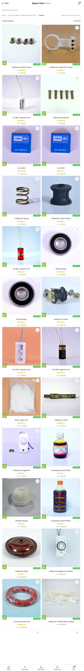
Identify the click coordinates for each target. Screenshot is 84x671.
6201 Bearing (21, 319)
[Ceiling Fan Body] (21, 548)
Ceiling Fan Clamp (61, 319)
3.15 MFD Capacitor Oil (61, 370)
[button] (4, 63)
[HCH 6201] (61, 144)
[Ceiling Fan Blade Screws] (21, 44)
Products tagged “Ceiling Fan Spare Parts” (22, 15)
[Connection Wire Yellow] (61, 648)
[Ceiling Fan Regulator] (21, 447)
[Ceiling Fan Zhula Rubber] (61, 195)
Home (4, 15)
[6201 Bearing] (21, 296)
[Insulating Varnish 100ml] (61, 447)
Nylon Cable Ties (21, 420)
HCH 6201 (61, 168)
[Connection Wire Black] (21, 648)
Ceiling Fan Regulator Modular (61, 571)
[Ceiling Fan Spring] (21, 195)
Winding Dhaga (21, 521)
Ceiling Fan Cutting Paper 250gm (61, 621)
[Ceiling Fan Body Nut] (61, 94)
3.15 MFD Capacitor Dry (21, 370)
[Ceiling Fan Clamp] (61, 296)
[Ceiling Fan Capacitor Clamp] (61, 44)
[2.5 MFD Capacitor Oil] (21, 245)
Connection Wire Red (21, 621)
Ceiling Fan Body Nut (61, 118)
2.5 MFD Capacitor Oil (21, 269)
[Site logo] (41, 3)
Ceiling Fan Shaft (61, 420)
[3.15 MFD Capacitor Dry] (21, 346)
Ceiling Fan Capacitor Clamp (61, 67)
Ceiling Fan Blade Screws (21, 67)
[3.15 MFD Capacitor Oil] (61, 346)
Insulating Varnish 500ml (61, 521)
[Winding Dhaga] (21, 497)
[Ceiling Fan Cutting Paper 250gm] (61, 598)
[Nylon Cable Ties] (21, 396)
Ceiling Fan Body (21, 571)
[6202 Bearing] (61, 245)
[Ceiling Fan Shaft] (61, 396)
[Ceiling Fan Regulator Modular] (61, 548)
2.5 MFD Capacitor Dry (21, 118)
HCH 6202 (21, 168)
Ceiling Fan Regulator (21, 470)
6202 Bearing (61, 269)
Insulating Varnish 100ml (61, 470)
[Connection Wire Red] (21, 598)
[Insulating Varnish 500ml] (61, 497)
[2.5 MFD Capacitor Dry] (21, 94)
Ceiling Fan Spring (21, 218)
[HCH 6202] (21, 144)
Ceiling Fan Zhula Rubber (61, 218)
